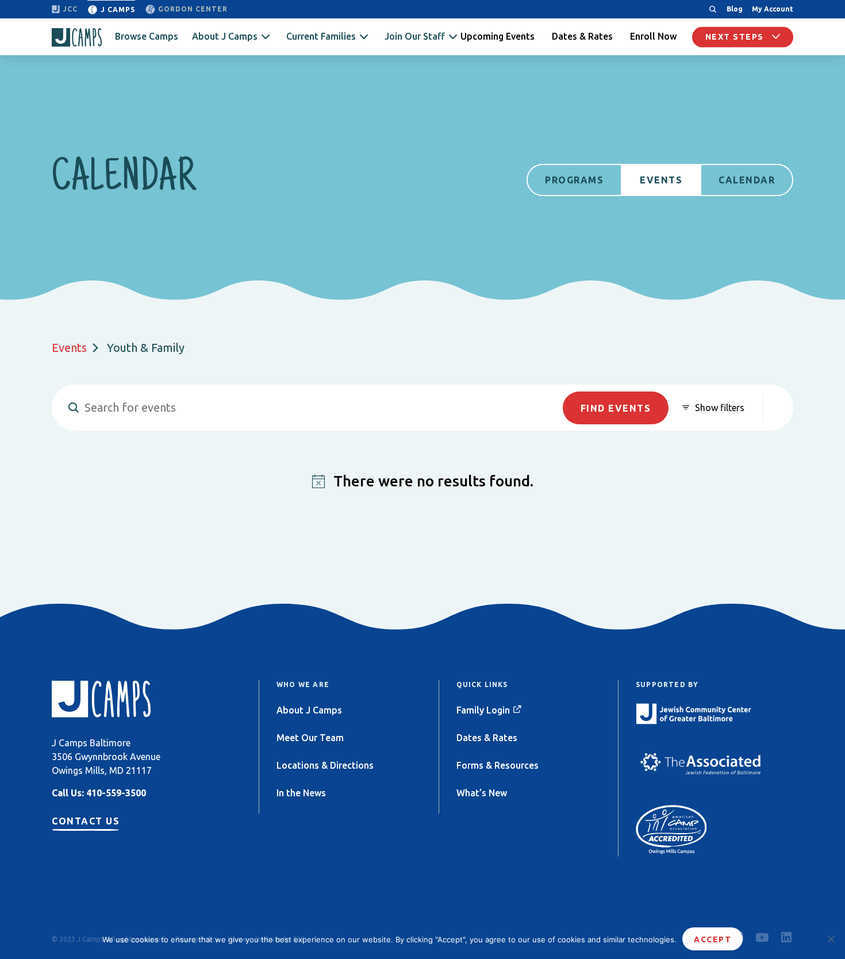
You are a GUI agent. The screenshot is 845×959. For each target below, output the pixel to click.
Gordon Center (193, 9)
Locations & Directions (325, 765)
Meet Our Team (310, 737)
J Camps (118, 9)
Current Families (321, 36)
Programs (574, 180)
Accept (712, 939)
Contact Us (86, 821)
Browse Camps (146, 36)
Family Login (483, 710)
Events (661, 180)
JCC (70, 9)
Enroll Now (653, 36)
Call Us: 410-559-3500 (99, 793)
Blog (735, 9)
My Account (772, 9)
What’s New (481, 793)
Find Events (616, 408)
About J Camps (225, 36)
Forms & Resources (497, 765)
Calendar (747, 180)
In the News (301, 793)
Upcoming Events (497, 36)
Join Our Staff (415, 36)
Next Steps (736, 36)
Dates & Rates (582, 36)
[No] (830, 939)
